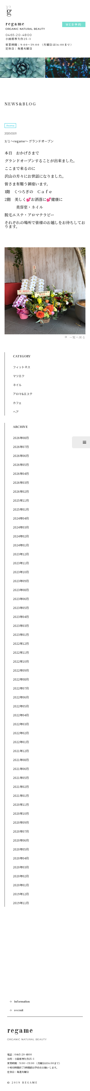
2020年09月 (21, 822)
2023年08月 (21, 590)
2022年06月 (21, 697)
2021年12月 (21, 751)
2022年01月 (21, 742)
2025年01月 (21, 509)
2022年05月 (21, 706)
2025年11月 (21, 500)
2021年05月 (21, 778)
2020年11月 (21, 804)
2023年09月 (21, 581)
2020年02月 (21, 876)
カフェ (17, 403)
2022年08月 (21, 679)
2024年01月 (21, 545)
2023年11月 (21, 563)
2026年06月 (21, 456)
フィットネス (21, 367)
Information (22, 1001)
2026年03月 (21, 482)
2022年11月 (21, 652)
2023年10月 (21, 572)
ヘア (16, 412)
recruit (18, 1010)
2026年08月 (21, 438)
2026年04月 (21, 473)
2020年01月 (21, 885)
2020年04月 (21, 858)
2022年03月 (21, 724)
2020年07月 (21, 831)
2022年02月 (21, 733)
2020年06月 (21, 840)
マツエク (18, 376)
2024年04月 (21, 518)
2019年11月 (21, 903)
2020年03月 (21, 867)
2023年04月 (21, 617)
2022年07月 (21, 688)
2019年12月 (21, 894)
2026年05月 (21, 464)
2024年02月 (21, 536)
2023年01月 (21, 634)
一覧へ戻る (77, 337)
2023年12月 (21, 554)
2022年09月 (21, 670)
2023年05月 (21, 608)
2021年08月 (21, 760)
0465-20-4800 (19, 35)
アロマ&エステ (22, 394)
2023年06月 (21, 599)
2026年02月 (21, 491)
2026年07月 (21, 447)
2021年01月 (21, 795)
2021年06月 (21, 769)
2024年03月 (21, 527)
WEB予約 (74, 24)
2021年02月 (21, 786)
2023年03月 (21, 625)
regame (25, 26)
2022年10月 (21, 661)
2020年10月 (21, 813)
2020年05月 (21, 849)
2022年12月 (21, 643)
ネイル (17, 385)
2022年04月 (21, 715)
